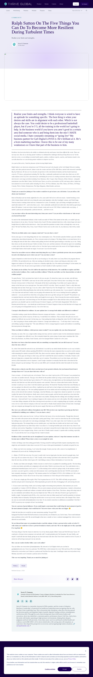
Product (39, 4)
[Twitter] (72, 579)
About (61, 4)
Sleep (49, 10)
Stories (46, 4)
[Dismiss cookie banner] (85, 651)
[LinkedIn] (77, 579)
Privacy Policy (72, 659)
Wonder (34, 10)
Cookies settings (50, 669)
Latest (8, 10)
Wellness (15, 565)
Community (17, 17)
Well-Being (16, 10)
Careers (54, 4)
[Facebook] (68, 579)
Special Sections (76, 10)
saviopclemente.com (22, 626)
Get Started (84, 4)
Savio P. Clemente (23, 43)
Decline (79, 669)
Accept (65, 669)
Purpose (42, 10)
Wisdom (25, 10)
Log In (75, 4)
